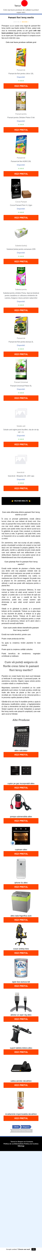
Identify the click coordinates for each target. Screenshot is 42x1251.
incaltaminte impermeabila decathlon (21, 1114)
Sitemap (21, 1146)
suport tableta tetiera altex (21, 1048)
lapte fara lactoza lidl (21, 982)
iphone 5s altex (21, 883)
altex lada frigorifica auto (21, 916)
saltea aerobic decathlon (21, 1081)
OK (34, 1249)
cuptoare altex (21, 850)
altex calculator (21, 750)
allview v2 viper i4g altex (21, 1015)
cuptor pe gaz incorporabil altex (21, 783)
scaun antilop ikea (21, 949)
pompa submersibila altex (21, 817)
